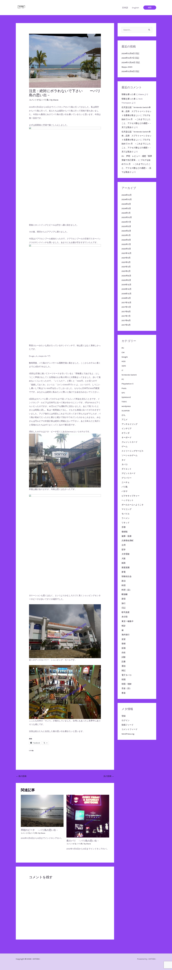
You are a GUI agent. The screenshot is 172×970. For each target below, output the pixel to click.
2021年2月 (126, 271)
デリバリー (127, 478)
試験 (124, 657)
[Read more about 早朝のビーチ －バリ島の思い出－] (42, 810)
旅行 (124, 603)
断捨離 (125, 594)
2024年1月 (126, 213)
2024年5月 (126, 208)
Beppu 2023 (127, 67)
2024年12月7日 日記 (130, 58)
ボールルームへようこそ (132, 505)
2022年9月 (126, 240)
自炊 (124, 652)
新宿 (124, 599)
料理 (124, 585)
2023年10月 (127, 217)
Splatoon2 (126, 397)
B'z (123, 348)
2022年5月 (126, 249)
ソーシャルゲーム (129, 455)
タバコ (125, 464)
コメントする (35, 100)
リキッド (126, 522)
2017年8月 (126, 311)
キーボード (127, 437)
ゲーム (125, 446)
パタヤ (125, 491)
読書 (124, 661)
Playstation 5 (127, 383)
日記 (124, 608)
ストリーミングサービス (132, 451)
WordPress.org (128, 734)
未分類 (125, 617)
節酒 (124, 648)
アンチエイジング (129, 424)
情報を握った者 (128, 94)
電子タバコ (127, 675)
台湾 (124, 545)
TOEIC (124, 401)
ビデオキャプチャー (130, 496)
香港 (124, 693)
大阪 (124, 558)
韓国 (124, 679)
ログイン (126, 720)
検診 (124, 626)
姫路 (124, 563)
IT (122, 370)
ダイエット (127, 469)
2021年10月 (126, 253)
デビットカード (128, 473)
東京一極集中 (128, 621)
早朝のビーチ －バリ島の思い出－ (39, 830)
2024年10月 (127, 199)
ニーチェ (126, 482)
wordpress (126, 406)
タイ (124, 460)
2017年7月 (126, 316)
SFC (123, 393)
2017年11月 (126, 307)
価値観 (125, 531)
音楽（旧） (127, 688)
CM (123, 352)
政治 (124, 581)
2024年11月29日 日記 (131, 62)
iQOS (124, 366)
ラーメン (126, 518)
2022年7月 (126, 244)
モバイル (126, 514)
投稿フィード (128, 725)
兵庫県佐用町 (128, 540)
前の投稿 (21, 776)
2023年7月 (126, 222)
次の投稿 (108, 776)
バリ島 (46, 100)
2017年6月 (126, 320)
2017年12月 (126, 302)
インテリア (127, 428)
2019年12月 (126, 284)
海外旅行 (126, 634)
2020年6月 (126, 275)
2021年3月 (126, 266)
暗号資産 (126, 612)
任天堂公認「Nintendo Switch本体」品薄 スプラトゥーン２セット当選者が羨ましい (136, 111)
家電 (124, 572)
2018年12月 (126, 293)
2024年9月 (126, 204)
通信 (124, 666)
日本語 (125, 7)
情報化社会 (127, 576)
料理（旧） (127, 590)
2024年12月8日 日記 (130, 53)
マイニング (127, 509)
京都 (124, 527)
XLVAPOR (126, 410)
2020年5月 (126, 280)
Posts (124, 388)
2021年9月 (126, 258)
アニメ (125, 419)
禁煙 (124, 643)
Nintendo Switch (129, 375)
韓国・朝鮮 (127, 684)
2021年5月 (126, 262)
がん (124, 415)
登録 (124, 716)
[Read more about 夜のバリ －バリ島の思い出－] (87, 816)
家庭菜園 (126, 567)
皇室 (124, 639)
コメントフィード (129, 729)
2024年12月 (127, 195)
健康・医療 (127, 536)
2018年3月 (126, 298)
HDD (124, 361)
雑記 (124, 670)
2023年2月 (126, 231)
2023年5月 (126, 226)
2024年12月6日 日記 (130, 71)
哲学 (124, 549)
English (135, 7)
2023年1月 (126, 235)
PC (123, 379)
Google (125, 357)
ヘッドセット (128, 500)
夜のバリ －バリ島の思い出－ (82, 840)
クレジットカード (129, 442)
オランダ (126, 433)
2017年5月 (126, 325)
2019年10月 (126, 289)
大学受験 (126, 554)
